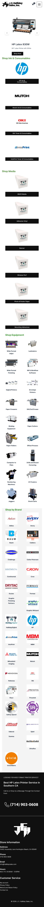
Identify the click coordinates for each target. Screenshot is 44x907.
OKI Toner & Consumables (22, 133)
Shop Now (17, 54)
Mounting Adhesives (22, 327)
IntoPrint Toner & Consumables (22, 159)
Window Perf (22, 275)
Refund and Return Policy (8, 887)
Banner (22, 248)
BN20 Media (22, 194)
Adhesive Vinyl (22, 221)
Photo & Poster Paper (22, 301)
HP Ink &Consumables (22, 81)
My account (4, 883)
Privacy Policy (5, 885)
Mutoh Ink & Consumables (22, 108)
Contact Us (4, 890)
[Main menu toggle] (39, 4)
